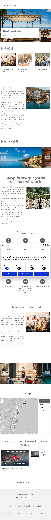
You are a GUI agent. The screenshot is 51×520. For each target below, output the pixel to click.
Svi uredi (42, 400)
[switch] (19, 268)
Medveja (42, 413)
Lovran (41, 407)
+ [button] (1, 400)
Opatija (41, 404)
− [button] (1, 402)
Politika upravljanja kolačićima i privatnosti (25, 482)
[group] (21, 157)
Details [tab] (25, 249)
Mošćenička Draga (44, 410)
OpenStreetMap (31, 433)
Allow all (41, 273)
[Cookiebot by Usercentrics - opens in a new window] (43, 245)
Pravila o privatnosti (35, 513)
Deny (9, 273)
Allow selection (25, 273)
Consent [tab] (9, 249)
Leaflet (26, 433)
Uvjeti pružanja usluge (44, 513)
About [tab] (42, 249)
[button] (47, 157)
